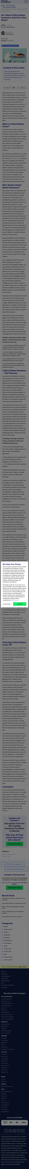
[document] (14, 584)
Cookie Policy (14, 600)
